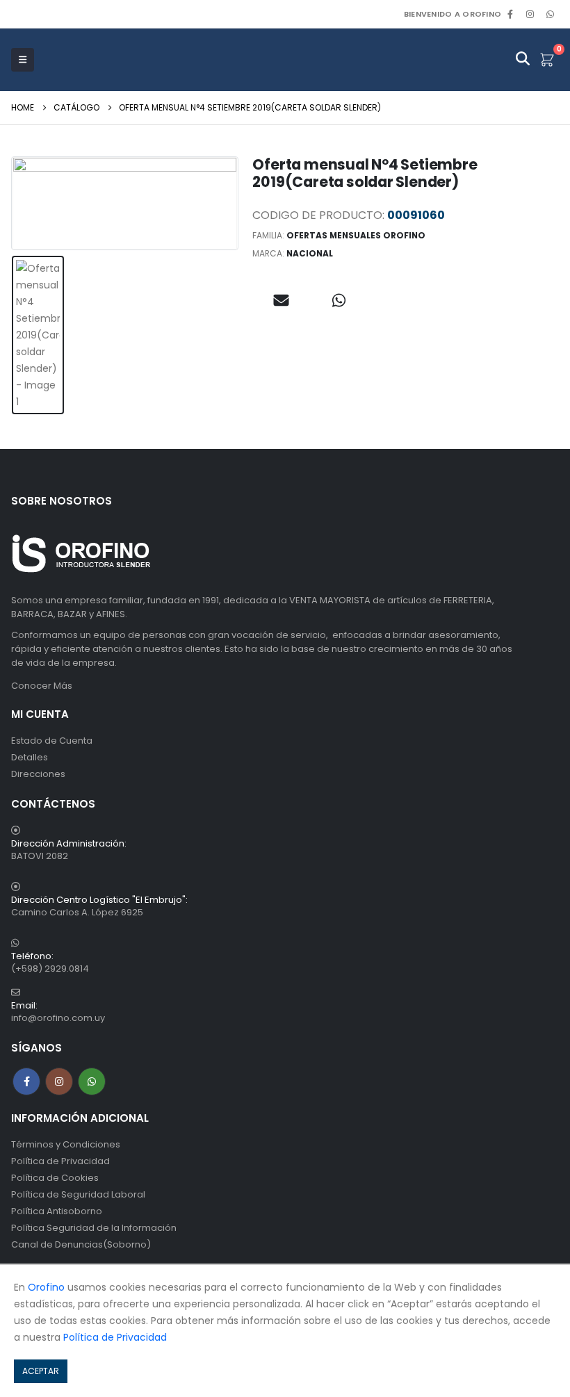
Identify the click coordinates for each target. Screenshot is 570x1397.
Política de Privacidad (60, 1161)
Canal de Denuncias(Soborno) (81, 1244)
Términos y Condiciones (65, 1144)
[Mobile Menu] (22, 60)
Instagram (59, 1081)
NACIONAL (309, 253)
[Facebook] (510, 14)
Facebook (26, 1081)
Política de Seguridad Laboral (78, 1194)
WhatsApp (550, 14)
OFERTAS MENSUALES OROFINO (355, 235)
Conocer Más (41, 685)
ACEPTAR (40, 1371)
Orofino (46, 1287)
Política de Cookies (55, 1177)
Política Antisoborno (56, 1211)
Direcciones (38, 774)
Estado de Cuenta (51, 740)
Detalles (29, 757)
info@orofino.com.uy (58, 1017)
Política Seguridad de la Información (94, 1227)
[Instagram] (530, 14)
